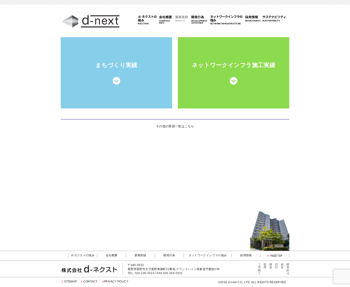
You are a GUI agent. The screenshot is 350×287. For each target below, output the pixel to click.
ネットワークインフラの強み (227, 19)
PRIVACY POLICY (116, 281)
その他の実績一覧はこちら (175, 126)
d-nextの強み (147, 19)
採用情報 (252, 19)
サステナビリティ (273, 19)
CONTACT (90, 281)
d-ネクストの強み (83, 255)
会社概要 (165, 19)
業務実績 (181, 19)
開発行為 (200, 19)
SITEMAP (70, 281)
